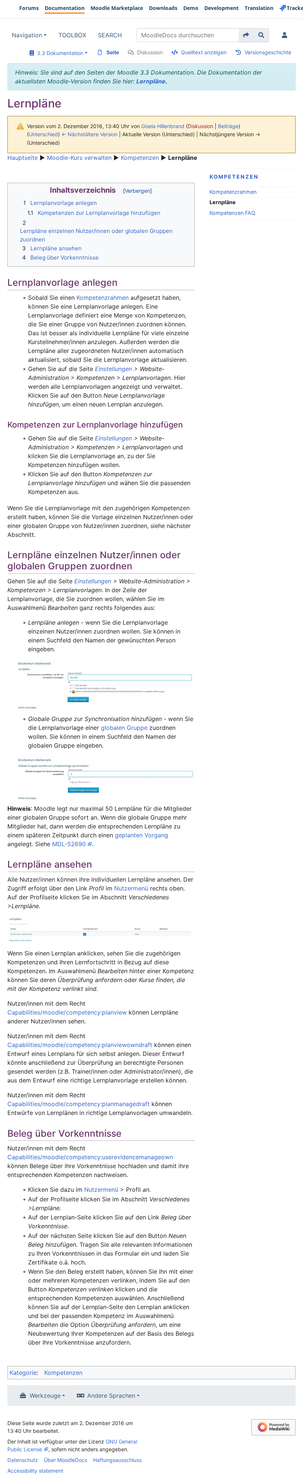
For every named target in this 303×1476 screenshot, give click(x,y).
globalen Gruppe (124, 727)
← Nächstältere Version (89, 134)
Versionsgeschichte (268, 52)
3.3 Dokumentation (58, 53)
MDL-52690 (69, 844)
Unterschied (43, 134)
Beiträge (228, 126)
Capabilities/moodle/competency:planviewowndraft (79, 1044)
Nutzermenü (131, 888)
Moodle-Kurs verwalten (79, 157)
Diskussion (150, 52)
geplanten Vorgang (141, 835)
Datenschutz (22, 1460)
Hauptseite (22, 157)
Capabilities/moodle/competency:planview (67, 1012)
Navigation (27, 35)
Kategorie (23, 1372)
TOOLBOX (72, 35)
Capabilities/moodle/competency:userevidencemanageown (90, 1157)
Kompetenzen (140, 157)
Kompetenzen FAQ (232, 213)
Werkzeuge (45, 1395)
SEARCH (110, 35)
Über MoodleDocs (65, 1460)
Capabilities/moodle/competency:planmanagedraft (78, 1104)
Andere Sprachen (111, 1395)
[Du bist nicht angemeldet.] (286, 35)
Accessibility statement (35, 1471)
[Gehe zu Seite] (246, 35)
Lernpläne (151, 81)
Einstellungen (113, 369)
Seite (112, 52)
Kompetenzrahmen (233, 192)
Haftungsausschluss (117, 1460)
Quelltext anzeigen (204, 52)
